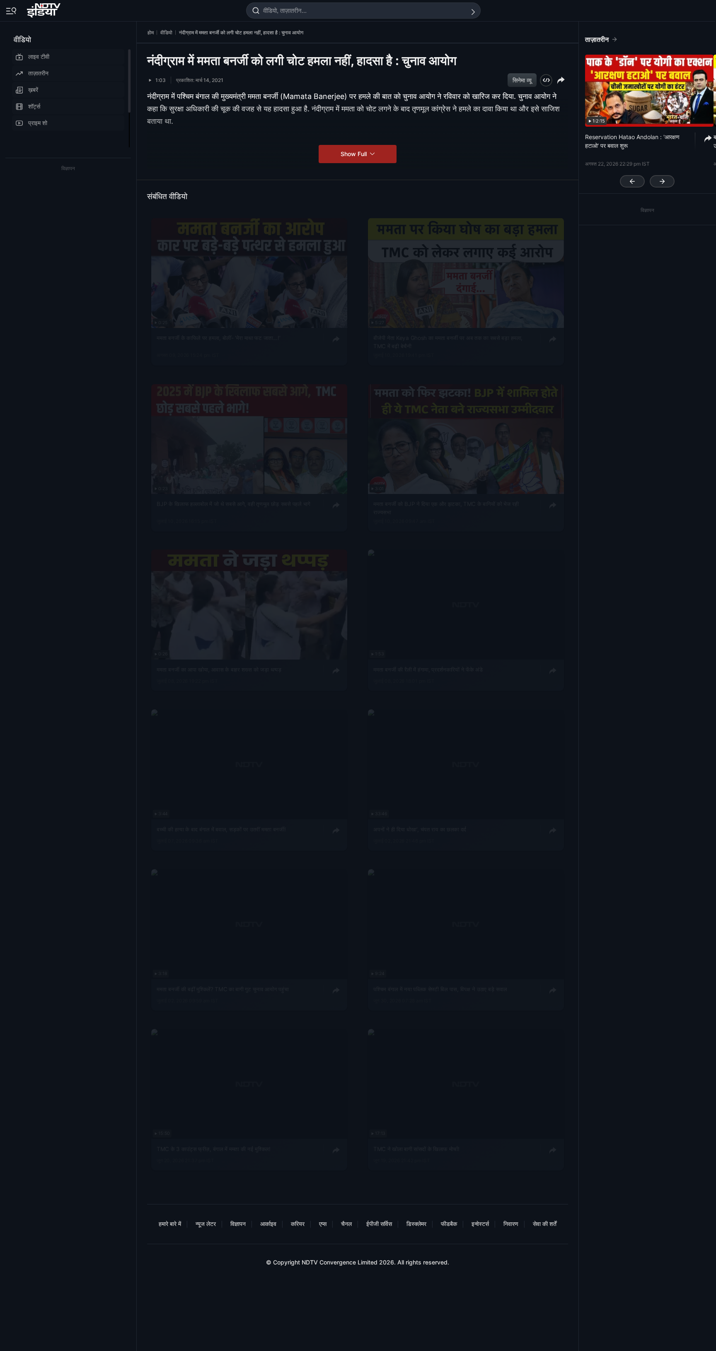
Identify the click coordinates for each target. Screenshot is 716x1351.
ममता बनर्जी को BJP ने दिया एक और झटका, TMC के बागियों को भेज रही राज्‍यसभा (445, 508)
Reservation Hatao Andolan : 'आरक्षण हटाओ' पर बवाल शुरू (632, 141)
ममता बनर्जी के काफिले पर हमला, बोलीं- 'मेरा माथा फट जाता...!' (219, 338)
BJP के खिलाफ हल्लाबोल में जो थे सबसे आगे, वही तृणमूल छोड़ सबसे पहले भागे (233, 504)
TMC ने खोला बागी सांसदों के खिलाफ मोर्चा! (416, 1148)
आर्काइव (268, 1223)
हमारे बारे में (170, 1223)
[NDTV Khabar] (44, 8)
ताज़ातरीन (38, 73)
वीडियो (22, 39)
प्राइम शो (37, 122)
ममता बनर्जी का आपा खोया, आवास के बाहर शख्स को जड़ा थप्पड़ (219, 669)
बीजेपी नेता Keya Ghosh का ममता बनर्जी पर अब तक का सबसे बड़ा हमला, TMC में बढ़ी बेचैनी (447, 342)
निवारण (510, 1223)
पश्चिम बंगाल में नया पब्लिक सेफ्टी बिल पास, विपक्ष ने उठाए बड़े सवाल (440, 989)
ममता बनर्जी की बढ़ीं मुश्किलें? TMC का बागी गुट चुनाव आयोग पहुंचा (223, 989)
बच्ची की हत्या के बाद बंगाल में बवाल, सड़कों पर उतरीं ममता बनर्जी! (221, 829)
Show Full (354, 153)
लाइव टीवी (38, 56)
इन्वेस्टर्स (480, 1223)
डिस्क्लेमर (416, 1223)
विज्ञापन (238, 1223)
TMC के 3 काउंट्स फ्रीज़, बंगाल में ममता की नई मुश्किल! (214, 1148)
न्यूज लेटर (206, 1223)
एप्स (323, 1223)
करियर (298, 1223)
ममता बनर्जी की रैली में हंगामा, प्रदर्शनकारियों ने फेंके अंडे (428, 669)
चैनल (346, 1223)
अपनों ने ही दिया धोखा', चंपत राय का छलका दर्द (419, 829)
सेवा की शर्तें (544, 1223)
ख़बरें (33, 89)
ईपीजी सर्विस (379, 1223)
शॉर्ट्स (34, 106)
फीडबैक (449, 1223)
